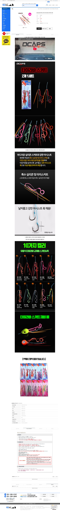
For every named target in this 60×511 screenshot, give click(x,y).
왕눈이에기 (32, 3)
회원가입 (48, 0)
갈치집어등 (26, 3)
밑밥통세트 (34, 3)
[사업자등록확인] (41, 506)
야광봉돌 (29, 3)
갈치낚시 (4, 28)
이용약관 (27, 503)
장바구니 (57, 0)
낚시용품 (4, 20)
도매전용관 (4, 27)
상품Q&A (52, 34)
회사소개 (24, 503)
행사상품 (47, 5)
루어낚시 (41, 8)
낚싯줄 (3, 23)
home (39, 8)
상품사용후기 (40, 34)
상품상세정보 (17, 34)
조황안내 (53, 5)
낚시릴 (3, 15)
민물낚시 (4, 13)
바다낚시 (4, 10)
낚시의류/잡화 (4, 18)
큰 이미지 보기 (25, 27)
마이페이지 (51, 0)
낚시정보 (56, 5)
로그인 (46, 0)
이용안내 (34, 503)
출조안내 (50, 5)
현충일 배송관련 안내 (46, 500)
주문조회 (54, 0)
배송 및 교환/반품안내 (29, 34)
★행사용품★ (4, 25)
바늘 (43, 8)
